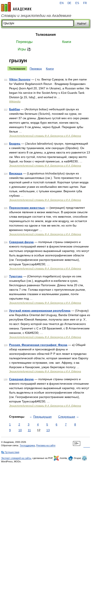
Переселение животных (27, 207)
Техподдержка (27, 445)
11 (29, 430)
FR (85, 3)
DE (69, 3)
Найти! (81, 23)
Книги (66, 42)
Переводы (24, 42)
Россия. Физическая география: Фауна (38, 345)
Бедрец (14, 143)
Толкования (46, 34)
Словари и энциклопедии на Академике (36, 16)
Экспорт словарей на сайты (16, 458)
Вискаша (15, 173)
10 (20, 430)
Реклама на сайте (45, 445)
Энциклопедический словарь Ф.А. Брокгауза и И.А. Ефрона (45, 135)
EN (61, 3)
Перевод (36, 68)
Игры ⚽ (24, 49)
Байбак (14, 109)
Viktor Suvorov (19, 79)
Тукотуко (15, 276)
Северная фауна (21, 379)
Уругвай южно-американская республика (39, 310)
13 (48, 430)
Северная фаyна (21, 242)
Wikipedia (15, 101)
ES (77, 3)
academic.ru (16, 6)
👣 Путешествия (10, 452)
